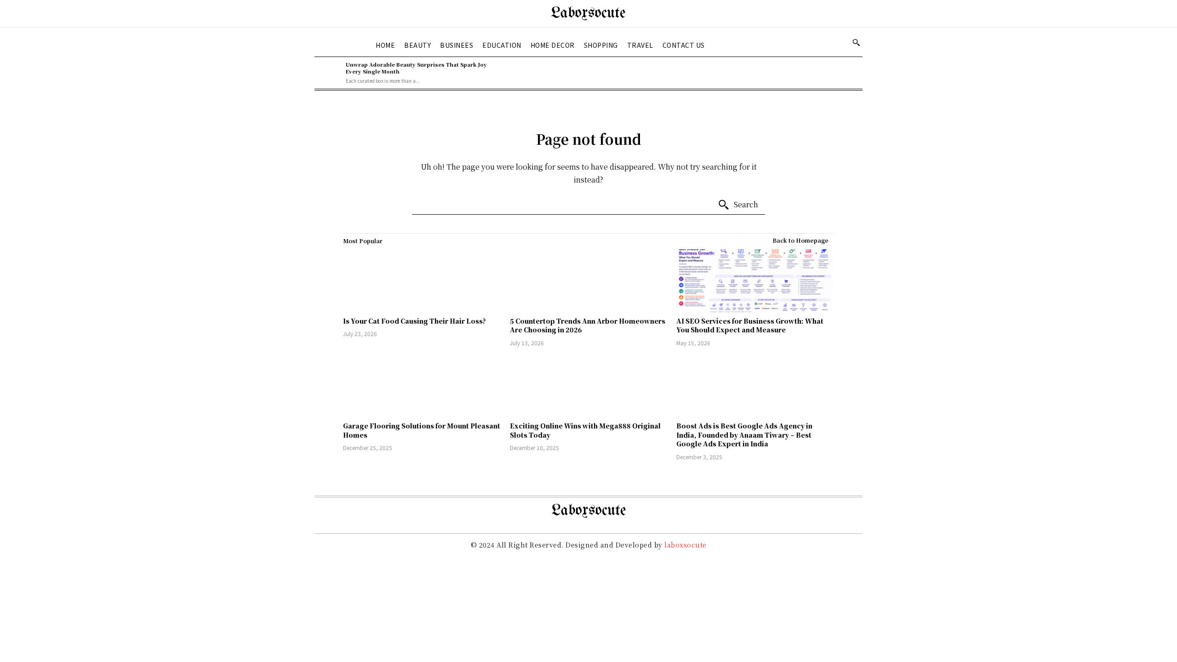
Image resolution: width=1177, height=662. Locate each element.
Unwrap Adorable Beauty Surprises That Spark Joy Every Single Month (416, 68)
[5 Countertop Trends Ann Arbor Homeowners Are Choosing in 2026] (589, 280)
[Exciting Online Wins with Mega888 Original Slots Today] (589, 385)
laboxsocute (685, 544)
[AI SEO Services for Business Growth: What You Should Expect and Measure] (755, 280)
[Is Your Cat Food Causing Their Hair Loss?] (422, 280)
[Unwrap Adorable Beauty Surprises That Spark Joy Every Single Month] (327, 72)
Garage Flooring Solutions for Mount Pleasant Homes (421, 430)
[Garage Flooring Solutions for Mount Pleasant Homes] (422, 385)
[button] (856, 42)
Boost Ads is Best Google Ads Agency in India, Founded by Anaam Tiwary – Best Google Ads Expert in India (744, 434)
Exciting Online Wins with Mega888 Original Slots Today (585, 430)
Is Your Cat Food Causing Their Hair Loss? (414, 320)
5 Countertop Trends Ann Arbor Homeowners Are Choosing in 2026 (587, 325)
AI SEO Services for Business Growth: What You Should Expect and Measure (749, 325)
